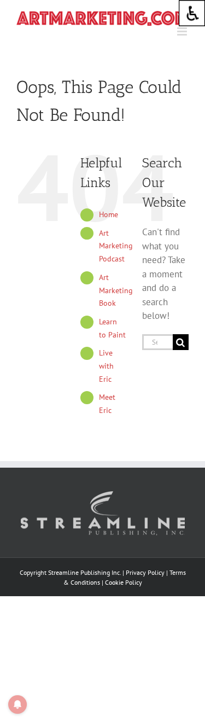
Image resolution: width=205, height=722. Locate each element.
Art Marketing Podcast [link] (116, 246)
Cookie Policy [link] (123, 582)
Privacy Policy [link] (145, 572)
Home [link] (108, 214)
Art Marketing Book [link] (116, 290)
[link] (192, 13)
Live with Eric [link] (106, 366)
